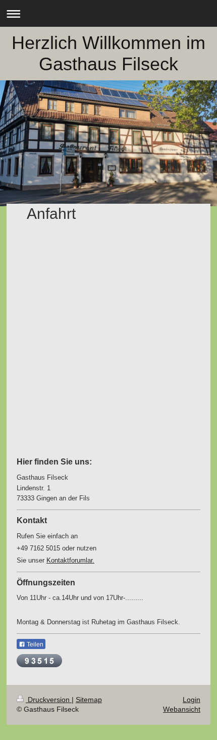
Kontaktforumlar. (70, 560)
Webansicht (181, 709)
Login (191, 700)
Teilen (34, 644)
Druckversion (49, 700)
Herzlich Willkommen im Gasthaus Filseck (108, 53)
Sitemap (89, 700)
